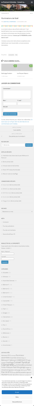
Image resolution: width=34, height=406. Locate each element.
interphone (4, 370)
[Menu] (32, 2)
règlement (28, 372)
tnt (18, 375)
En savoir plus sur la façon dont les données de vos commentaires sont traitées (17, 122)
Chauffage (10, 363)
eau (15, 365)
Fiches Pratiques (7, 305)
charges (3, 363)
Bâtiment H (6, 293)
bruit (25, 358)
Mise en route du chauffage (10, 174)
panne (25, 370)
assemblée (5, 358)
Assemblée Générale (8, 280)
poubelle (23, 372)
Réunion (5, 337)
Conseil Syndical (7, 297)
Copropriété (5, 13)
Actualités (5, 272)
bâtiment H (22, 360)
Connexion (6, 222)
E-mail (20, 100)
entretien (28, 365)
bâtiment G (14, 360)
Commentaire (7, 88)
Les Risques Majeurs (22, 73)
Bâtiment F (6, 284)
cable (29, 360)
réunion (4, 375)
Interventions (6, 317)
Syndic (10, 375)
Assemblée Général (15, 358)
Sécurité (5, 341)
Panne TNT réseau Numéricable (11, 170)
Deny (17, 397)
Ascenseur (20, 355)
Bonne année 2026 (8, 162)
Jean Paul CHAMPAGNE (10, 21)
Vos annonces (6, 345)
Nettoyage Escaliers (6, 73)
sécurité (15, 375)
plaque (14, 372)
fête (16, 54)
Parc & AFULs (6, 329)
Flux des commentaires (9, 230)
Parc (4, 325)
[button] (31, 377)
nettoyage (17, 370)
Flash (4, 309)
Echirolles (20, 365)
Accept (17, 392)
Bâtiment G (6, 289)
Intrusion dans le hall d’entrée (11, 166)
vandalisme (28, 375)
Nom (4, 100)
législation (11, 370)
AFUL (9, 355)
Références (6, 333)
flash (15, 367)
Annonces (13, 355)
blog (23, 358)
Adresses (5, 276)
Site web (5, 106)
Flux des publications (8, 226)
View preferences (17, 402)
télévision (22, 375)
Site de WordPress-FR (9, 234)
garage (22, 367)
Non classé (6, 321)
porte (18, 372)
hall (30, 367)
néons (22, 370)
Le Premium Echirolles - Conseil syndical (13, 2)
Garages (5, 313)
